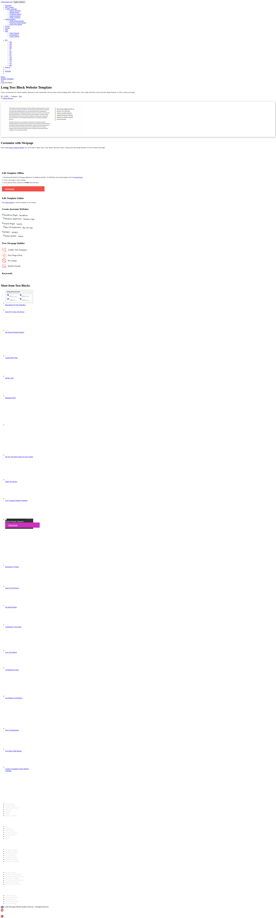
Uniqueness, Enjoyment (13, 627)
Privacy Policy (10, 806)
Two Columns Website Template (16, 500)
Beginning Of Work (12, 567)
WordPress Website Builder (17, 23)
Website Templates (15, 10)
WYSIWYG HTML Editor (14, 880)
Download (8, 5)
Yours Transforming (12, 730)
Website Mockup (11, 903)
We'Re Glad (9, 378)
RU (10, 59)
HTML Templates (14, 17)
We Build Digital (11, 607)
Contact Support (14, 36)
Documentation (14, 35)
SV (10, 63)
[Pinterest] (2, 917)
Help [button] (6, 31)
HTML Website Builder (16, 21)
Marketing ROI (10, 398)
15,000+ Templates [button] (11, 9)
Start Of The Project (12, 588)
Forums (7, 28)
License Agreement (11, 808)
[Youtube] (2, 911)
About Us (8, 810)
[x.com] (2, 914)
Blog (6, 29)
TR (10, 58)
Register (8, 71)
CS (10, 61)
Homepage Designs (12, 901)
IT (10, 50)
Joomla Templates (14, 16)
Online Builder (9, 202)
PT (10, 56)
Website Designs (14, 12)
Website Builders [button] (10, 19)
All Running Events (12, 670)
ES (10, 52)
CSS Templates (10, 855)
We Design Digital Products (14, 332)
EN (10, 42)
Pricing (7, 26)
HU (10, 65)
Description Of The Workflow (15, 305)
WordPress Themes (15, 14)
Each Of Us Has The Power (14, 312)
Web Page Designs (11, 897)
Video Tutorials (14, 33)
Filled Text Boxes (11, 482)
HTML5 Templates (11, 859)
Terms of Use (9, 804)
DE (10, 44)
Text (20, 96)
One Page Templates (12, 861)
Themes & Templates (12, 844)
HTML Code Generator (13, 884)
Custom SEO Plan (11, 358)
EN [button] (6, 40)
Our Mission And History (14, 698)
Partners (8, 812)
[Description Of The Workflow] (19, 303)
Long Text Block (11, 652)
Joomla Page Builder (15, 24)
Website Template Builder (16, 147)
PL (10, 54)
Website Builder (10, 872)
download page (78, 177)
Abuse (7, 813)
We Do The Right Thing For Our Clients (19, 457)
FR (10, 48)
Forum (7, 836)
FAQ (7, 827)
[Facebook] (2, 908)
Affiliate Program (11, 832)
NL (10, 46)
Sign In (7, 67)
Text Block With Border (13, 751)
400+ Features (9, 7)
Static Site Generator (12, 882)
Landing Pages (10, 899)
